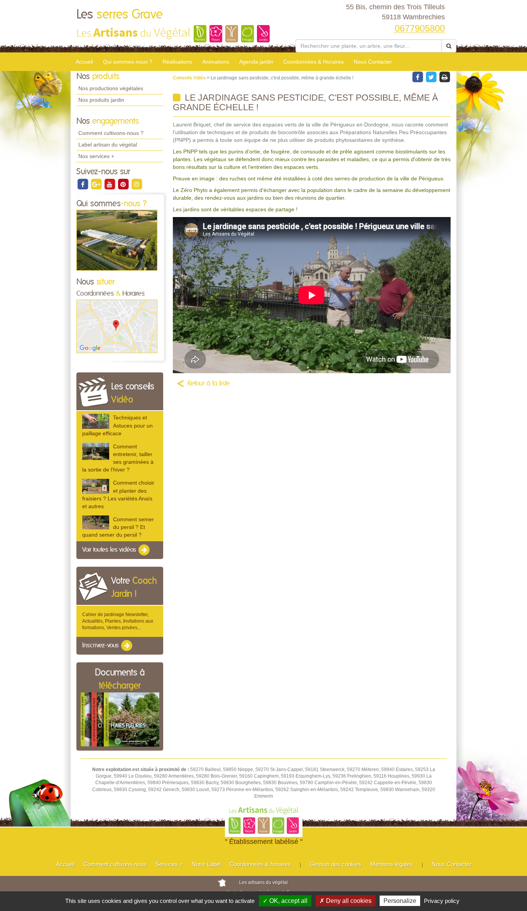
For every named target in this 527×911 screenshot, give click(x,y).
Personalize (399, 901)
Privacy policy (441, 901)
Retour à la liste (208, 383)
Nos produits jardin (101, 100)
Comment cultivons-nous (115, 864)
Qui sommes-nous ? (127, 62)
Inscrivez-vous (101, 645)
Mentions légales (391, 864)
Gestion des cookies (335, 864)
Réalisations (177, 62)
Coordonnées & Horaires (313, 62)
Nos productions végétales (110, 88)
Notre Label (206, 864)
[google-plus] (96, 184)
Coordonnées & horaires (260, 864)
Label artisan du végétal (107, 144)
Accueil (84, 62)
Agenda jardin (256, 62)
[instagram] (136, 184)
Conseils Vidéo (190, 78)
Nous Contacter (373, 62)
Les (119, 14)
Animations (215, 62)
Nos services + (96, 156)
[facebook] (83, 184)
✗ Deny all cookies (345, 901)
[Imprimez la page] (444, 76)
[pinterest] (123, 184)
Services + (169, 864)
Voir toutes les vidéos (110, 550)
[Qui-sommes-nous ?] (116, 239)
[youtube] (110, 184)
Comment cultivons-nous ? (111, 133)
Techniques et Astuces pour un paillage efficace (117, 425)
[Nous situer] (116, 326)
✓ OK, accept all (285, 901)
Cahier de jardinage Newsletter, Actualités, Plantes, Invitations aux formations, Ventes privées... (117, 621)
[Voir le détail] (95, 421)
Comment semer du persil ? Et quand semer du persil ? (118, 527)
